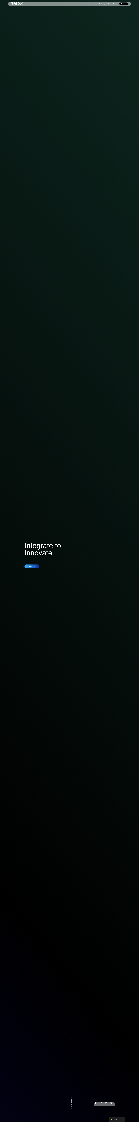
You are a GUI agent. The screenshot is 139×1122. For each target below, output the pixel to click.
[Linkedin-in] (97, 1104)
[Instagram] (107, 1104)
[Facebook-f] (102, 1104)
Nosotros (115, 4)
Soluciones (86, 4)
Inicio (79, 4)
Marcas (94, 4)
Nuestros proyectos (104, 4)
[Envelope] (112, 1104)
